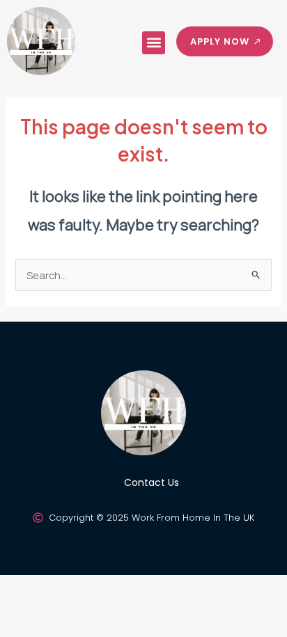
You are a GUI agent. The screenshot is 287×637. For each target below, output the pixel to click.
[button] (153, 42)
